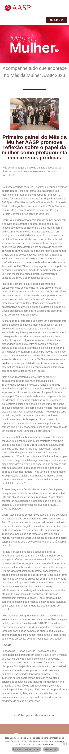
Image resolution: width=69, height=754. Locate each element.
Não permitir (51, 749)
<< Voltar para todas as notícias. (34, 715)
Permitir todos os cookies (26, 749)
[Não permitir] (64, 743)
